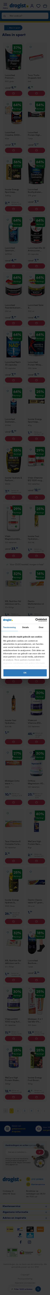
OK (25, 673)
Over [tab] (41, 627)
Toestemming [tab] (9, 627)
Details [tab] (25, 627)
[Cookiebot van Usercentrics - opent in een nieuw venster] (35, 620)
